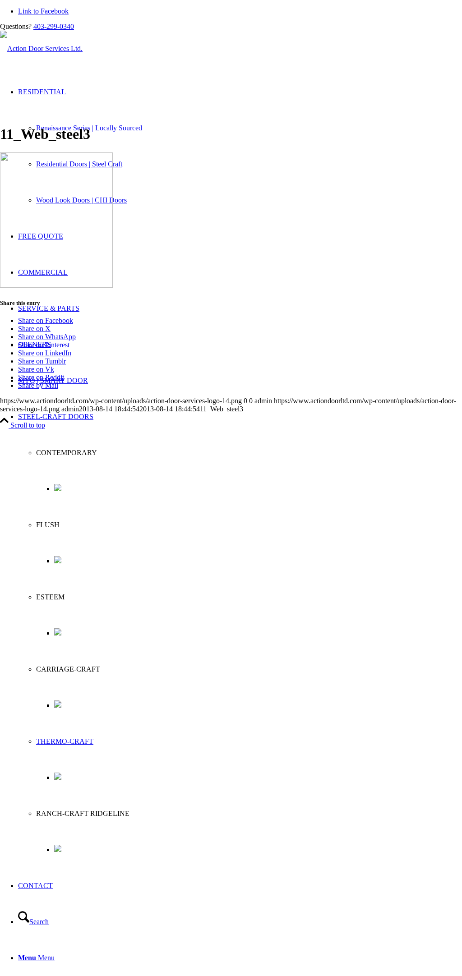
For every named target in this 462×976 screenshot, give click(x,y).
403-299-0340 (53, 26)
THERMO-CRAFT (64, 741)
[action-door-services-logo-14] (41, 48)
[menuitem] (240, 633)
